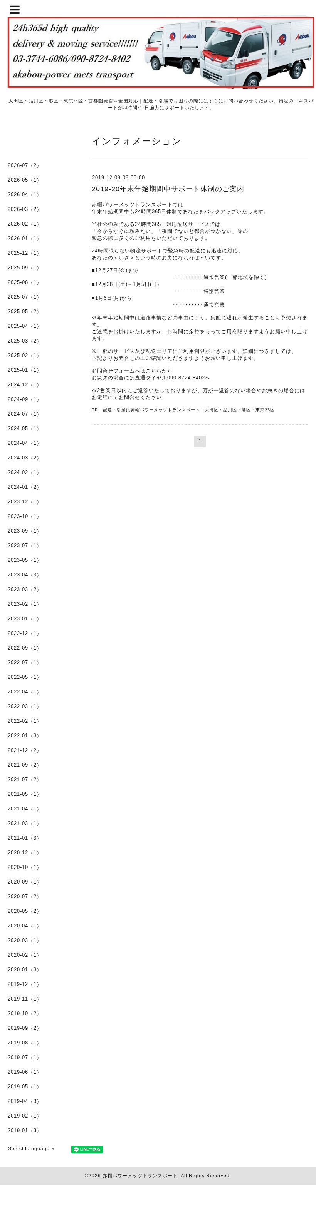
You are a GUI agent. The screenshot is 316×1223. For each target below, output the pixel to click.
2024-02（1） (25, 472)
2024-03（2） (25, 458)
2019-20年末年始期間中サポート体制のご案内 (168, 189)
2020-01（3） (25, 969)
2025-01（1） (25, 370)
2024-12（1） (25, 385)
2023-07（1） (25, 545)
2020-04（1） (25, 926)
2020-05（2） (25, 911)
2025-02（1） (25, 355)
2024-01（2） (25, 487)
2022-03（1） (25, 706)
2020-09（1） (25, 882)
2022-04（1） (25, 692)
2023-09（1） (25, 531)
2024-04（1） (25, 443)
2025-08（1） (25, 282)
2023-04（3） (25, 575)
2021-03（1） (25, 823)
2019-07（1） (25, 1057)
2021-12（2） (25, 750)
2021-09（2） (25, 765)
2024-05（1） (25, 428)
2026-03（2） (25, 209)
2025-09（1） (25, 268)
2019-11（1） (25, 999)
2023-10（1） (25, 516)
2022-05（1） (25, 677)
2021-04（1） (25, 809)
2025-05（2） (25, 311)
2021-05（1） (25, 794)
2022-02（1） (25, 721)
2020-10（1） (25, 867)
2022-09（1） (25, 648)
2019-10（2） (25, 1013)
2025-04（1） (25, 326)
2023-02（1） (25, 604)
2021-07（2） (25, 779)
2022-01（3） (25, 735)
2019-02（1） (25, 1116)
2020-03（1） (25, 940)
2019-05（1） (25, 1086)
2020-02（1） (25, 955)
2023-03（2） (25, 589)
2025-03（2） (25, 341)
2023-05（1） (25, 560)
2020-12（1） (25, 852)
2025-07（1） (25, 297)
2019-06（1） (25, 1072)
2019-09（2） (25, 1028)
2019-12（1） (25, 984)
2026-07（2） (25, 165)
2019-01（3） (25, 1130)
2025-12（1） (25, 253)
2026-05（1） (25, 180)
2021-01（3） (25, 838)
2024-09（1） (25, 399)
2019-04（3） (25, 1101)
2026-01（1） (25, 238)
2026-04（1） (25, 194)
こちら (154, 371)
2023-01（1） (25, 619)
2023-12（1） (25, 502)
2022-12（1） (25, 633)
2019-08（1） (25, 1043)
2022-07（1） (25, 662)
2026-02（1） (25, 224)
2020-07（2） (25, 896)
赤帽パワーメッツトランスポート (140, 1175)
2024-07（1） (25, 414)
